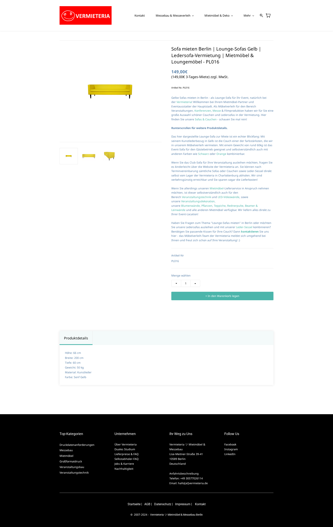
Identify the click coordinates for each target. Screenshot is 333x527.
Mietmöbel (217, 188)
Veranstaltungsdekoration (198, 201)
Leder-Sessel (244, 227)
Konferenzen (202, 110)
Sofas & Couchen (206, 119)
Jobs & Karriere (124, 463)
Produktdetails (76, 338)
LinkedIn (229, 454)
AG (146, 504)
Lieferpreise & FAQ (126, 454)
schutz (166, 504)
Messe (217, 110)
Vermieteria (184, 102)
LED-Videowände (228, 197)
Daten (158, 504)
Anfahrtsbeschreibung (184, 473)
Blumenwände (190, 205)
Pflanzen (206, 205)
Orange (221, 154)
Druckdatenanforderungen (77, 445)
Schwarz (204, 154)
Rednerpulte (235, 205)
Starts (132, 504)
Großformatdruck (71, 461)
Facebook (230, 444)
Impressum (182, 504)
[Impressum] (174, 504)
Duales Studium (124, 449)
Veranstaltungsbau (72, 467)
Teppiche (220, 205)
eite (138, 504)
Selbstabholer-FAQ (126, 459)
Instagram (231, 449)
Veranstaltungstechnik (197, 197)
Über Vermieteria (125, 444)
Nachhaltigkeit (123, 469)
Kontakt (200, 504)
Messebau (66, 450)
